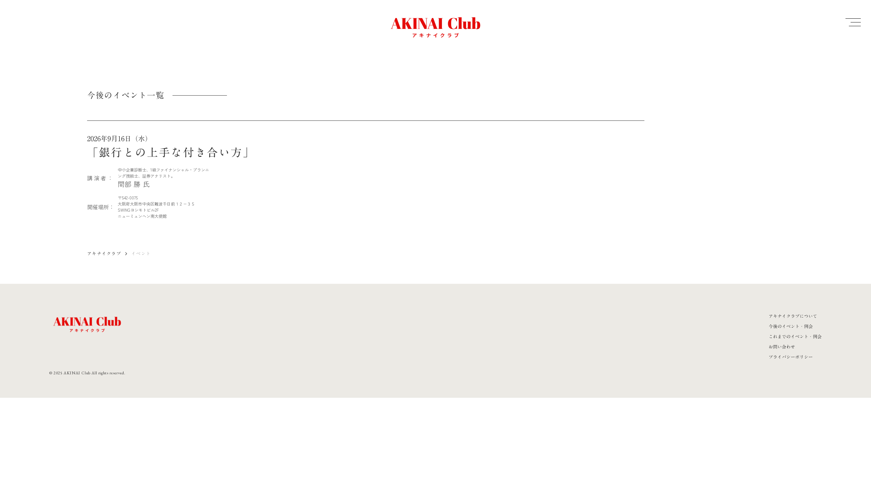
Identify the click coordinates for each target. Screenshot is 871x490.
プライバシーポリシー (791, 357)
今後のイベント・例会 (791, 326)
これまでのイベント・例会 (795, 336)
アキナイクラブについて (793, 316)
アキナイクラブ (104, 253)
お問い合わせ (782, 346)
